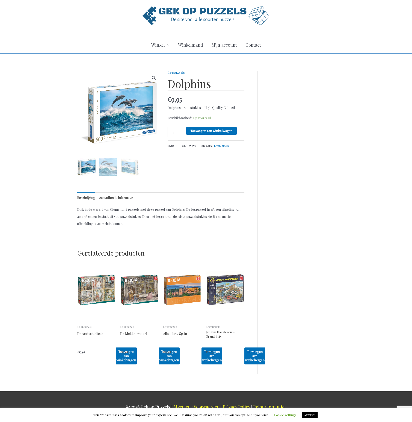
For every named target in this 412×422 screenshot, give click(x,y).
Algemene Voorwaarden (196, 407)
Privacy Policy (236, 407)
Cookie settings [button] (285, 415)
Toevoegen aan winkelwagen (211, 131)
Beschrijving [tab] (86, 197)
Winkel (158, 45)
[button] (154, 78)
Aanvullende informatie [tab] (116, 197)
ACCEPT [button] (309, 415)
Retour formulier (269, 407)
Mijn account (224, 45)
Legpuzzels (176, 72)
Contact (253, 45)
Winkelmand (190, 45)
